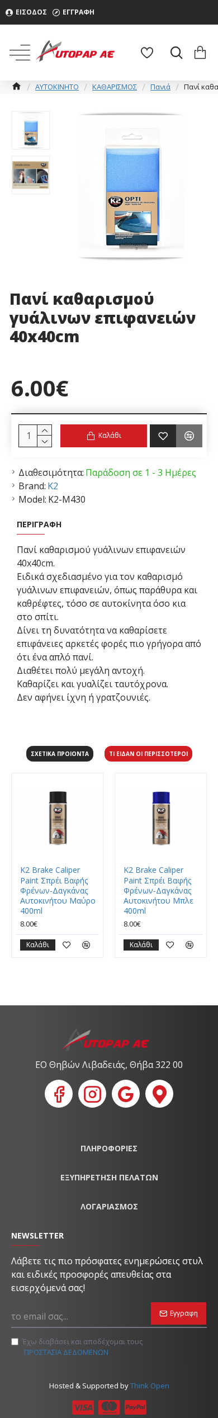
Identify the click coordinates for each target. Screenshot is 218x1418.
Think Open (149, 1386)
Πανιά (160, 87)
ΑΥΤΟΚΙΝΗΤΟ (57, 87)
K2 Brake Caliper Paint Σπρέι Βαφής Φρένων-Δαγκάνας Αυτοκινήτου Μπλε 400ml (158, 890)
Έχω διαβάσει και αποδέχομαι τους (82, 1347)
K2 (53, 486)
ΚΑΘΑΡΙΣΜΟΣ (114, 87)
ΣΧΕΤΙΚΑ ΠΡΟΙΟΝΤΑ (60, 754)
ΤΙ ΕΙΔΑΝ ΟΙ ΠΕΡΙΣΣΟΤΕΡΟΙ (148, 754)
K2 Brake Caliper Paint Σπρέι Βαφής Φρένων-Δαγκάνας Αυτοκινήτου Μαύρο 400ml (58, 890)
